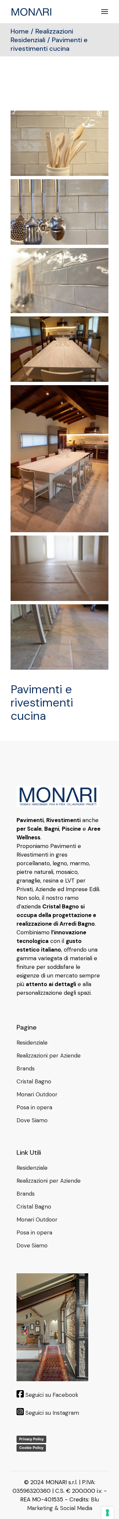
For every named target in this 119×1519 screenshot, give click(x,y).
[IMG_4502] (59, 280)
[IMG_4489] (59, 637)
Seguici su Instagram (52, 1412)
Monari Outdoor (37, 1094)
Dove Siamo (32, 1120)
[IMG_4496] (59, 458)
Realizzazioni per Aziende (49, 1055)
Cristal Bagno (34, 1081)
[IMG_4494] (59, 568)
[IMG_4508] (59, 143)
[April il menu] (104, 11)
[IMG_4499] (59, 349)
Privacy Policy (31, 1439)
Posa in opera (34, 1107)
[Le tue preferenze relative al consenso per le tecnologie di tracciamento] (107, 1512)
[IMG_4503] (59, 212)
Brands (26, 1068)
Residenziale (32, 1042)
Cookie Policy (31, 1447)
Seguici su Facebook (51, 1394)
